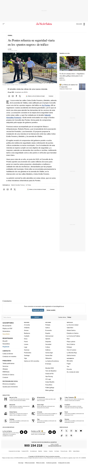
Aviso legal (20, 462)
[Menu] (3, 24)
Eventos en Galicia (8, 374)
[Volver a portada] (44, 24)
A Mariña (26, 327)
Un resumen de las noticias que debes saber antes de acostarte (46, 399)
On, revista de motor (73, 372)
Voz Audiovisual (33, 451)
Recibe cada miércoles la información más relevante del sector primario (46, 406)
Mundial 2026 (49, 368)
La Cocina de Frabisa (73, 336)
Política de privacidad (30, 462)
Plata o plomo (71, 341)
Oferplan (5, 369)
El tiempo (48, 364)
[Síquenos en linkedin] (76, 431)
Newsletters (6, 344)
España (47, 333)
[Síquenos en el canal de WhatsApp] (66, 435)
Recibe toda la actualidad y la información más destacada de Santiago (19, 421)
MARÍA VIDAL (62, 80)
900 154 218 (33, 445)
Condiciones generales (51, 462)
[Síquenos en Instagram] (71, 431)
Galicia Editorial (76, 451)
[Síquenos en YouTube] (81, 431)
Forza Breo (48, 385)
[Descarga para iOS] (21, 432)
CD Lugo (48, 379)
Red (68, 338)
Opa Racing (49, 376)
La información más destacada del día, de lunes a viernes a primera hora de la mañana (19, 399)
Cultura (47, 347)
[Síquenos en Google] (71, 435)
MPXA (70, 451)
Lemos (26, 344)
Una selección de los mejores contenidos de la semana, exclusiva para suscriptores (74, 399)
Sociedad (48, 344)
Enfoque (69, 347)
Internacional (49, 336)
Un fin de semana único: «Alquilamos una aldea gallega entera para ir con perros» (72, 75)
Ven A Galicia (71, 344)
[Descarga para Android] (25, 432)
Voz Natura (56, 451)
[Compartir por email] (12, 96)
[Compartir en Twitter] (19, 96)
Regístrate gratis (38, 310)
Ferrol (26, 341)
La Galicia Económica (52, 361)
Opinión (47, 338)
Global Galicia (71, 330)
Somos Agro (49, 352)
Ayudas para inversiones (10, 386)
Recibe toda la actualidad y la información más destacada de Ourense (74, 421)
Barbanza (27, 333)
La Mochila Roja (72, 352)
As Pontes (46, 105)
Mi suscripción (7, 325)
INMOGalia (6, 372)
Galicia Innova (71, 355)
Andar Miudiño (49, 382)
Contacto (5, 377)
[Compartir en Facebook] (16, 96)
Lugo (25, 347)
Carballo (26, 336)
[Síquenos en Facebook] (62, 431)
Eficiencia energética (9, 384)
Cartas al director (8, 353)
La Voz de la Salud (72, 325)
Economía (48, 330)
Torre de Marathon (50, 371)
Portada (47, 325)
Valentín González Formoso (18, 185)
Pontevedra (27, 352)
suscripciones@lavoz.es (54, 445)
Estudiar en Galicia (72, 333)
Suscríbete (6, 334)
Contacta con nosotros (9, 356)
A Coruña (27, 325)
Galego (69, 317)
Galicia (47, 327)
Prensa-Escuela (64, 451)
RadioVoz (40, 451)
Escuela (69, 369)
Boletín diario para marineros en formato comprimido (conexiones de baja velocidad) (74, 406)
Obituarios (48, 358)
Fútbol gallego (49, 387)
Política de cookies (40, 462)
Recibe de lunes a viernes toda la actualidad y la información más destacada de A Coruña (47, 413)
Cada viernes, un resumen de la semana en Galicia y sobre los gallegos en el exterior (18, 413)
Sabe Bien (70, 327)
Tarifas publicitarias (8, 363)
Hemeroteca (6, 331)
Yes (68, 366)
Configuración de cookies (64, 462)
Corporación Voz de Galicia (14, 451)
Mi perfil (5, 341)
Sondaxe (45, 451)
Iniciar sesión (51, 310)
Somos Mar (48, 355)
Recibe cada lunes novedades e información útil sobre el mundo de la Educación (19, 406)
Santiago (27, 355)
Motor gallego (49, 390)
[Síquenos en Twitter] (66, 431)
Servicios (5, 366)
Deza (25, 338)
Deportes (48, 341)
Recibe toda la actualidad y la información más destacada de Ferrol (74, 413)
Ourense (26, 350)
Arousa (26, 330)
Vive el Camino (71, 350)
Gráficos (47, 350)
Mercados (70, 361)
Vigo (25, 358)
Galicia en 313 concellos (31, 361)
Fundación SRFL (25, 451)
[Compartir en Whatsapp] (9, 96)
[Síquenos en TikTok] (62, 435)
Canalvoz (51, 451)
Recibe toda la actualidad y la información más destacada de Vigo (46, 421)
